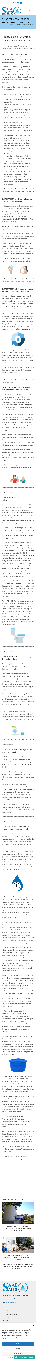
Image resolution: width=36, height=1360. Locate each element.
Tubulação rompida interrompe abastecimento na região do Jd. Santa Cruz (18, 1256)
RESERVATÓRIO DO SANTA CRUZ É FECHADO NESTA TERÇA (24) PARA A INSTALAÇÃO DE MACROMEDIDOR (18, 1267)
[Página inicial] (2, 24)
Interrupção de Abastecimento (18, 48)
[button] (33, 1325)
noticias (32, 48)
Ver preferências (18, 1353)
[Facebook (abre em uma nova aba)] (14, 3)
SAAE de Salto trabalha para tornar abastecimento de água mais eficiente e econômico (18, 1228)
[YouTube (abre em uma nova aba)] (21, 3)
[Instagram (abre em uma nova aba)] (17, 3)
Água (4, 48)
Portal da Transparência (10, 1314)
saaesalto (13, 46)
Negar (18, 1348)
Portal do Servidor (8, 1321)
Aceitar (18, 1344)
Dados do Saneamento (9, 1311)
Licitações (6, 1317)
